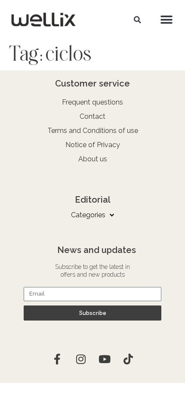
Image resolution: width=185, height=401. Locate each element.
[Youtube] (104, 359)
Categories (88, 215)
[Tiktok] (128, 359)
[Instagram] (81, 359)
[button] (137, 19)
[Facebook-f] (57, 359)
